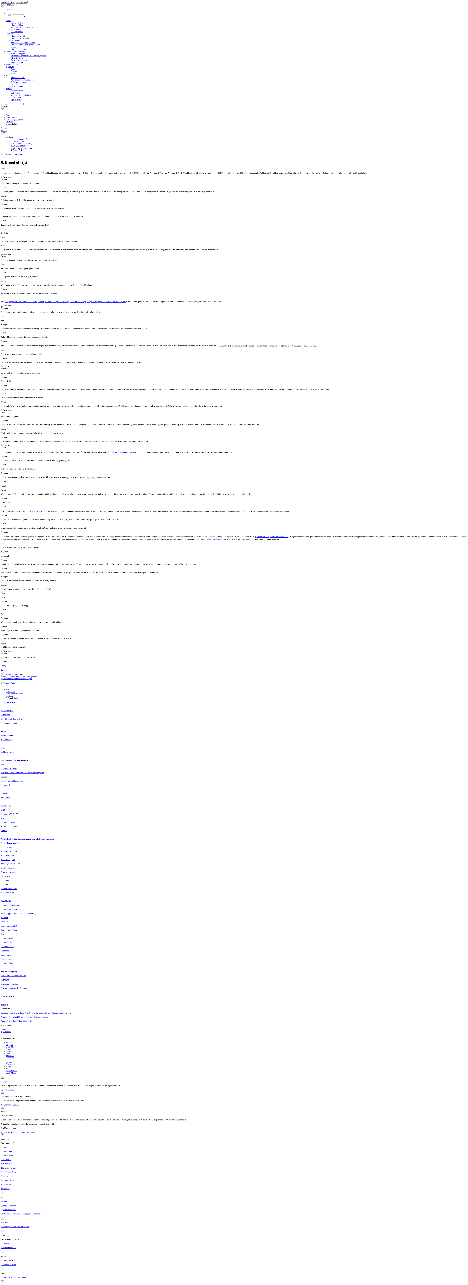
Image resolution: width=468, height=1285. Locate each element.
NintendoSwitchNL (8, 1248)
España (8, 1049)
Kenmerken (5, 715)
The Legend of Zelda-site (10, 864)
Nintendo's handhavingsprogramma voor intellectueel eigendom (27, 839)
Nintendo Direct (7, 942)
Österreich (10, 1058)
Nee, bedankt (6, 1105)
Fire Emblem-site (7, 855)
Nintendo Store (7, 938)
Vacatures (4, 918)
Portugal (9, 1062)
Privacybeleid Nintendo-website (13, 976)
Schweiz (9, 1064)
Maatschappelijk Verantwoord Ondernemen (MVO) (21, 913)
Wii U (3, 731)
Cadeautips (5, 951)
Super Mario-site (7, 847)
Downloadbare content (10, 723)
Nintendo (4, 1147)
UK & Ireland (11, 1071)
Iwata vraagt (10, 117)
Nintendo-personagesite (10, 843)
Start (7, 115)
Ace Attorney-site (8, 893)
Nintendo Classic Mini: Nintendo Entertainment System (22, 773)
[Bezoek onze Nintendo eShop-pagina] (16, 679)
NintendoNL (6, 1243)
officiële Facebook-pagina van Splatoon (123, 452)
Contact (4, 831)
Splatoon (9, 122)
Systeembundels (7, 735)
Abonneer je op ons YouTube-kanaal (15, 1227)
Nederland (10, 1056)
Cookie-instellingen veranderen (36, 1017)
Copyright (5, 980)
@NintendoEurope (8, 1205)
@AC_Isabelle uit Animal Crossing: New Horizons (21, 1214)
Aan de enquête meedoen (24, 1132)
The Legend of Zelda (9, 1168)
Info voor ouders (7, 959)
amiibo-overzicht (7, 752)
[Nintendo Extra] (8, 683)
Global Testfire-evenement (34, 511)
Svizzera (9, 1068)
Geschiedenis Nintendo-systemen (14, 760)
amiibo (4, 748)
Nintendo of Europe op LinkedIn (13, 1277)
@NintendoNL (7, 1201)
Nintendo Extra (7, 963)
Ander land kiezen (12, 1017)
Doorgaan (11, 1090)
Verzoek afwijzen (7, 1132)
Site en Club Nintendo (9, 826)
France (8, 1051)
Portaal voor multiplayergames (12, 781)
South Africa (11, 1073)
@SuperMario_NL (8, 1210)
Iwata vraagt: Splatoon (14, 120)
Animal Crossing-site (9, 851)
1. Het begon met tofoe (19, 139)
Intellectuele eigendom (9, 984)
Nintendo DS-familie (9, 769)
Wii (2, 764)
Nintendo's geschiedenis (10, 905)
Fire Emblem (6, 1160)
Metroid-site (5, 876)
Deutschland (10, 1047)
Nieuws (4, 793)
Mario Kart (5, 1189)
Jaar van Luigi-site (8, 860)
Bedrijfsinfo (6, 901)
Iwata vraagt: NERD (9, 926)
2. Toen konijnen (17, 141)
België (8, 1042)
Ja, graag (15, 1105)
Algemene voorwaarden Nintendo (14, 988)
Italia (8, 1053)
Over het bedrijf (7, 996)
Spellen (4, 777)
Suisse (8, 1066)
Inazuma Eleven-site (9, 889)
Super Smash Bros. (8, 1172)
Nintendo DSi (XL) (8, 822)
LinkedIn (4, 922)
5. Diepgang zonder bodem (21, 148)
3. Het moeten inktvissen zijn (22, 143)
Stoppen (4, 1090)
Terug (3, 670)
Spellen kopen (6, 740)
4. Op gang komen (18, 146)
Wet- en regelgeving (9, 971)
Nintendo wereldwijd (9, 909)
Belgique (9, 1045)
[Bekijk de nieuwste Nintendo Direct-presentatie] (20, 676)
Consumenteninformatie (10, 930)
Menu (4, 133)
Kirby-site (5, 880)
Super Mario (6, 1184)
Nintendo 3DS (7, 711)
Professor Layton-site (9, 872)
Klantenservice (7, 806)
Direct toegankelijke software (12, 719)
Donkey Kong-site (8, 868)
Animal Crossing (7, 1180)
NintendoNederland (8, 1265)
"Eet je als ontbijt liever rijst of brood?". (272, 537)
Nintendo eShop (7, 947)
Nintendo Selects (7, 785)
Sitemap (4, 1005)
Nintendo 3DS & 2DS (9, 814)
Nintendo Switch (8, 702)
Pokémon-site (6, 884)
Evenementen (6, 798)
